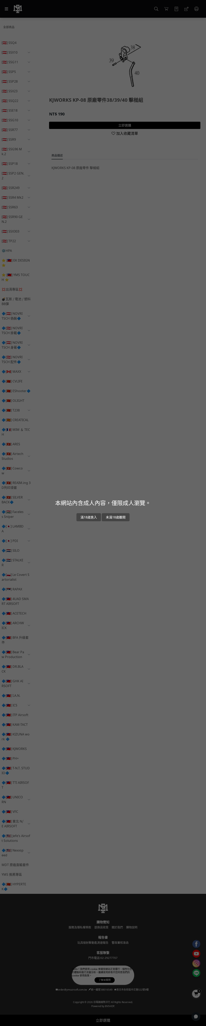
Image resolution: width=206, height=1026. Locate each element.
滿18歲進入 (88, 517)
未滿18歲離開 (116, 517)
